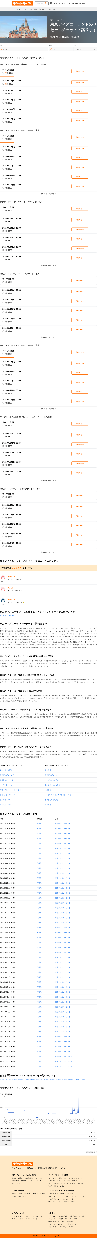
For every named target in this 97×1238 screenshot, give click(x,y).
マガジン (71, 1227)
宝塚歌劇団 (15, 1181)
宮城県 (2, 1079)
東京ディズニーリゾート (8, 775)
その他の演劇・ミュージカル (33, 1178)
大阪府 (76, 1079)
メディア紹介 (63, 1227)
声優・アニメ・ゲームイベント (10, 790)
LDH (49, 1178)
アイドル (80, 1183)
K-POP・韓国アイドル (59, 1178)
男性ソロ (73, 1183)
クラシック (64, 1183)
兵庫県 (82, 1079)
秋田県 (8, 1079)
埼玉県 (20, 1079)
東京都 (32, 1079)
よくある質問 (63, 1216)
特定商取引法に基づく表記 (56, 1221)
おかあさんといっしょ (52, 785)
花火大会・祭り (5, 800)
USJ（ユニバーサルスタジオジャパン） (58, 795)
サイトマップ (52, 1227)
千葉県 (39, 824)
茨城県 (14, 1079)
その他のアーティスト (55, 1181)
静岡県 (52, 1079)
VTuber (62, 1186)
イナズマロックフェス (52, 780)
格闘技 (14, 1194)
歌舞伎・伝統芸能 (17, 1178)
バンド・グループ (53, 1183)
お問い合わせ (73, 1216)
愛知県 (58, 1079)
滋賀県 (70, 1079)
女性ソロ (75, 1181)
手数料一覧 (70, 1221)
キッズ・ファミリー (7, 785)
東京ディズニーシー (7, 615)
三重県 (64, 1079)
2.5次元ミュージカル (35, 1181)
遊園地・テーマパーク (7, 795)
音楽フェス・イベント (7, 780)
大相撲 (14, 1196)
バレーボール (22, 1196)
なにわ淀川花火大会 (52, 800)
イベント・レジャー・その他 (28, 1219)
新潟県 (46, 1079)
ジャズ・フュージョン (75, 1178)
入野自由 (48, 790)
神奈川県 (39, 1079)
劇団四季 (23, 1181)
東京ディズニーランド (62, 824)
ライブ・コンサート (36, 1216)
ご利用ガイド (52, 1216)
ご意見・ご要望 (71, 1224)
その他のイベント (6, 805)
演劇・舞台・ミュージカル (20, 1216)
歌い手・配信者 (53, 1186)
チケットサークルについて (56, 1224)
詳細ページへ (80, 71)
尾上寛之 (48, 805)
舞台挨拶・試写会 (6, 770)
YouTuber (67, 1181)
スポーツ (14, 1219)
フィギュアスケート (24, 1194)
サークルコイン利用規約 (55, 1219)
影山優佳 (48, 770)
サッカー (35, 1194)
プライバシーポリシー (72, 1219)
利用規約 (81, 1216)
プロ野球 (42, 1194)
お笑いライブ (16, 1183)
